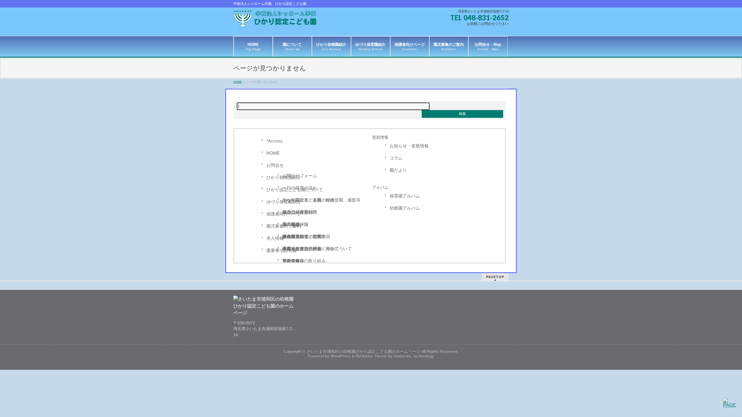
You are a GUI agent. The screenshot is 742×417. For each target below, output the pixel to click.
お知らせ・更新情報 (409, 145)
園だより (398, 170)
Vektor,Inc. (403, 356)
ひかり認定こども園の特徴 (308, 199)
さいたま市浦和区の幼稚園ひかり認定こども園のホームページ (363, 351)
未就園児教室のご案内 (304, 236)
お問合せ (275, 165)
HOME (273, 153)
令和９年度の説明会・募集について (317, 248)
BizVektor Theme (371, 356)
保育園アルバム (405, 195)
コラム (396, 158)
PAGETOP (495, 277)
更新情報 (380, 137)
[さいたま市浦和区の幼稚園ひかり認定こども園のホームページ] (276, 21)
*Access (274, 140)
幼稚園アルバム (405, 208)
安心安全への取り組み (304, 260)
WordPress (340, 356)
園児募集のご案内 (283, 226)
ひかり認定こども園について (294, 189)
